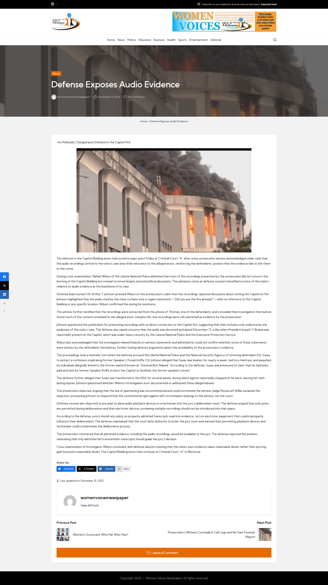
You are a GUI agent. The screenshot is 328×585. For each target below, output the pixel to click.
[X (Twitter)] (4, 285)
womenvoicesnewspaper (104, 497)
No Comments (136, 96)
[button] (90, 505)
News (56, 73)
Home (143, 121)
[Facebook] (4, 276)
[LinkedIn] (4, 294)
